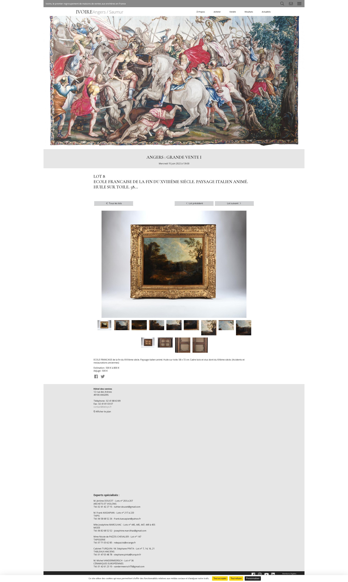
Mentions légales (289, 573)
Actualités (266, 11)
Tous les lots (115, 203)
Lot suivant (233, 203)
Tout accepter (219, 578)
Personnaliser (253, 578)
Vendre (232, 11)
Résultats (249, 11)
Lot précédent (195, 203)
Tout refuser (236, 578)
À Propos (201, 11)
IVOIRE (99, 12)
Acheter (217, 11)
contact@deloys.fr (103, 406)
